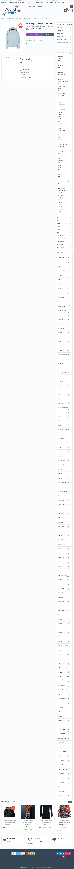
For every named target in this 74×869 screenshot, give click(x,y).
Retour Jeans (61, 179)
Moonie (63, 632)
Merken (59, 220)
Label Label (63, 531)
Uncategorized (60, 241)
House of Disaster (63, 465)
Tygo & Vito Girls (63, 769)
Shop (34, 6)
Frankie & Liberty (62, 86)
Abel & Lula (60, 56)
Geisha (59, 88)
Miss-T (63, 624)
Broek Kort (60, 72)
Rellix (59, 176)
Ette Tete (63, 416)
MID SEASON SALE (62, 223)
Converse (49, 1)
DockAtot (63, 403)
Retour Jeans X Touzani (64, 690)
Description (6, 57)
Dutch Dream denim (63, 408)
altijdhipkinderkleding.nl (49, 867)
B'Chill (59, 63)
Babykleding (60, 30)
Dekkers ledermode (63, 390)
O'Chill (59, 167)
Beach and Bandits (63, 311)
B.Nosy (59, 61)
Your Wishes (63, 791)
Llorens (63, 571)
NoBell (59, 163)
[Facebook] (57, 853)
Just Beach (60, 119)
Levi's (59, 135)
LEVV (59, 137)
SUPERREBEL (63, 734)
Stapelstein (63, 725)
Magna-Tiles (63, 593)
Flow (63, 425)
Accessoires (60, 27)
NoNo (59, 165)
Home (29, 6)
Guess (68, 1)
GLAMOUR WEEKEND (62, 42)
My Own (63, 641)
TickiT (63, 747)
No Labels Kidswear (63, 646)
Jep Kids (63, 509)
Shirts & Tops (61, 188)
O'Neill (63, 668)
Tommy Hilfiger (61, 2)
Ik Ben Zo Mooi (63, 483)
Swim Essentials (62, 200)
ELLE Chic (63, 412)
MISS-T (60, 158)
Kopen (35, 34)
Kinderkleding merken (31, 40)
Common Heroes (62, 77)
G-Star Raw (63, 1)
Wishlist (40, 6)
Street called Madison (63, 730)
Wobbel (63, 787)
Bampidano (63, 297)
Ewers (57, 1)
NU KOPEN (22, 66)
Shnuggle (63, 707)
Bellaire (59, 70)
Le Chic (59, 128)
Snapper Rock (63, 716)
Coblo (63, 368)
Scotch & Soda (53, 2)
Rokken (60, 183)
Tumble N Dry (63, 760)
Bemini (63, 324)
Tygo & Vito (61, 209)
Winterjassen (61, 104)
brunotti (24, 1)
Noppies (32, 2)
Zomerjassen (40, 40)
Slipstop (63, 712)
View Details (9, 814)
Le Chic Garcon (61, 130)
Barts (7, 1)
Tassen (60, 202)
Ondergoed (60, 170)
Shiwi (63, 703)
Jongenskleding (61, 45)
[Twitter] (60, 853)
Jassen (51, 39)
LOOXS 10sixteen (63, 575)
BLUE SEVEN (18, 1)
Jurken (59, 116)
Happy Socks (4, 2)
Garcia (63, 443)
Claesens (63, 363)
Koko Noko (63, 527)
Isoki (63, 496)
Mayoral (60, 153)
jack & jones (23, 2)
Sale (58, 232)
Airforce (3, 1)
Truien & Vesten (62, 207)
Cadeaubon (60, 33)
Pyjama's (60, 172)
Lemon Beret (63, 544)
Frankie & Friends (62, 84)
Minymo (60, 156)
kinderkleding (60, 51)
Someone (60, 195)
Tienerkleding (60, 235)
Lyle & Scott (61, 151)
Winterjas (60, 102)
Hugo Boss (11, 2)
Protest (41, 2)
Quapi (59, 174)
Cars (38, 1)
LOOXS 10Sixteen (62, 144)
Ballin (30, 43)
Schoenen (60, 186)
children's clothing (61, 39)
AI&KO (59, 58)
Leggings (60, 133)
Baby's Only (63, 288)
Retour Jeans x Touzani (63, 181)
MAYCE (63, 606)
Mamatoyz (63, 602)
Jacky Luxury (61, 95)
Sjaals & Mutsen (62, 193)
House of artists (63, 460)
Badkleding (60, 65)
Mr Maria (63, 637)
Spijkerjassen (61, 100)
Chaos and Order (63, 355)
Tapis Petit (63, 743)
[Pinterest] (63, 856)
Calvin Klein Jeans (32, 1)
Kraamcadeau (60, 215)
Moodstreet (61, 160)
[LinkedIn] (63, 853)
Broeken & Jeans (62, 74)
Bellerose (12, 1)
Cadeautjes (60, 36)
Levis (28, 2)
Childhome (63, 359)
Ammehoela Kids (63, 271)
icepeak (17, 2)
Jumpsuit (60, 114)
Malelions (63, 597)
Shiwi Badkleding (62, 190)
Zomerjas (60, 107)
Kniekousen (61, 126)
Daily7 (63, 386)
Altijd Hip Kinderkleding (25, 867)
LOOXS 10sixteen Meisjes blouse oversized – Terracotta (28, 822)
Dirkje (63, 394)
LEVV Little (60, 139)
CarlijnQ (63, 341)
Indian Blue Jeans (62, 93)
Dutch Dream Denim (63, 81)
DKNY (53, 1)
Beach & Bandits (63, 306)
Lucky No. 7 (61, 149)
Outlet (58, 229)
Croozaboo (63, 381)
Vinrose (59, 211)
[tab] (10, 57)
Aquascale (63, 275)
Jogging (60, 112)
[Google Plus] (66, 853)
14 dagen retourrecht (37, 838)
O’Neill (37, 2)
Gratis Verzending (62, 838)
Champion (43, 1)
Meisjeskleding (60, 218)
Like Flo (60, 142)
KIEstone (60, 121)
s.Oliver (46, 2)
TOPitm (60, 204)
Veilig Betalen (11, 838)
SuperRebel (61, 197)
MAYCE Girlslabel (63, 610)
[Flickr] (69, 853)
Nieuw (58, 226)
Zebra (63, 796)
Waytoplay (63, 782)
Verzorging (60, 244)
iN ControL (63, 487)
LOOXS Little (61, 146)
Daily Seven (60, 79)
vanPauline (63, 774)
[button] (21, 25)
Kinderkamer (60, 48)
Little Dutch (63, 566)
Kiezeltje (60, 123)
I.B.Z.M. (63, 474)
